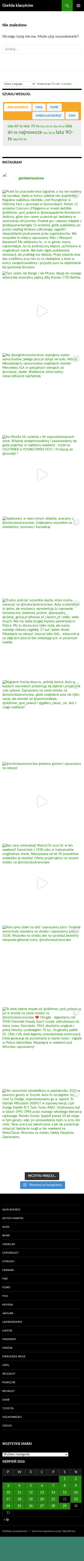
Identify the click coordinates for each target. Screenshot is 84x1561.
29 (64, 1506)
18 (19, 1499)
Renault (8, 1391)
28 (53, 1506)
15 (64, 1492)
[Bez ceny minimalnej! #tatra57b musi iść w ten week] (42, 883)
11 (19, 1492)
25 (19, 1506)
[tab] (18, 107)
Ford (6, 1287)
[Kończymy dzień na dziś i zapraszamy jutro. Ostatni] (42, 965)
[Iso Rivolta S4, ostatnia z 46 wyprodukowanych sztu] (42, 474)
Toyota (8, 1408)
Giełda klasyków (17, 6)
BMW (6, 1235)
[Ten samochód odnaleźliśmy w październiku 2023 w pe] (42, 1128)
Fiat (5, 1278)
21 (53, 1499)
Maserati (9, 1339)
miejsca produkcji (48, 115)
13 (42, 1492)
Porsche (8, 1382)
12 (31, 1492)
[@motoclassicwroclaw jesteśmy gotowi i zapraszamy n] (42, 801)
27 (42, 1506)
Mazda (7, 1347)
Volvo (7, 1425)
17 (8, 1499)
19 (31, 1499)
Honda (7, 1304)
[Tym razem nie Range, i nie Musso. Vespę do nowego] (42, 311)
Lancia (7, 1330)
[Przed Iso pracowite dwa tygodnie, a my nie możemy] (42, 229)
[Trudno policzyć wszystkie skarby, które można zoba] (42, 638)
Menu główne (78, 5)
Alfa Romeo (11, 1209)
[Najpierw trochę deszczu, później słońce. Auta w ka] (42, 719)
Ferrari (8, 1270)
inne (72, 115)
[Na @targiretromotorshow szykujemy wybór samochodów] (42, 393)
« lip (6, 1519)
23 (76, 1499)
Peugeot (8, 1373)
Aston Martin (12, 1218)
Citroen (8, 1261)
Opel (5, 1365)
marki (54, 107)
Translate (66, 83)
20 (42, 1499)
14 (53, 1492)
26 (31, 1506)
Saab (6, 1399)
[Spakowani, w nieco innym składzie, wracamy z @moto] (42, 556)
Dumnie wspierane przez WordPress (53, 1531)
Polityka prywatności (15, 1531)
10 (8, 1492)
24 (8, 1506)
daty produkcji (17, 107)
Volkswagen (12, 1417)
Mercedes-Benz (13, 1356)
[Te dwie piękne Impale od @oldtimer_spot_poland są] (42, 1046)
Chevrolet (10, 1252)
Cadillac (8, 1244)
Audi (5, 1226)
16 (76, 1492)
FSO (5, 1296)
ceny (39, 107)
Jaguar (7, 1313)
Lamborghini (12, 1321)
